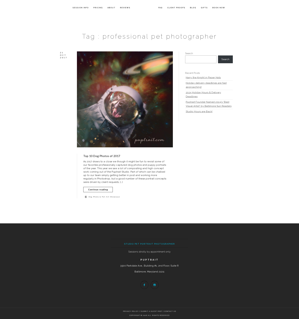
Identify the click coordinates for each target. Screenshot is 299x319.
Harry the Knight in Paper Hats (203, 77)
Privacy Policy (131, 311)
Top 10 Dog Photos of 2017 (101, 156)
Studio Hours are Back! (199, 111)
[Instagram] (155, 285)
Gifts (204, 8)
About (111, 8)
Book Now (218, 8)
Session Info (81, 8)
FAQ (160, 8)
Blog (193, 8)
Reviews (125, 8)
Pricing (98, 8)
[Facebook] (144, 285)
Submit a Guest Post (152, 311)
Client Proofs (176, 8)
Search (189, 53)
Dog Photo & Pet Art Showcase (104, 197)
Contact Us (170, 311)
